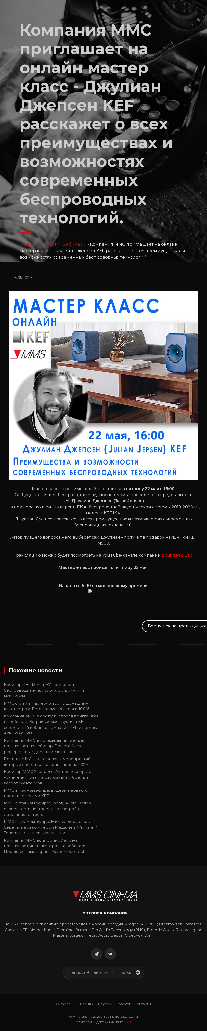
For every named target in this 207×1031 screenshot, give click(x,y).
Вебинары (75, 244)
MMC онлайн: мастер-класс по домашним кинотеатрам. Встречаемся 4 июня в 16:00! (46, 706)
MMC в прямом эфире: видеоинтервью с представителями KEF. (45, 793)
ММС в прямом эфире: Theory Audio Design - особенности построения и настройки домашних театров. (48, 809)
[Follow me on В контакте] (110, 954)
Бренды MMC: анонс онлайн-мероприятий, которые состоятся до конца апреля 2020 (47, 761)
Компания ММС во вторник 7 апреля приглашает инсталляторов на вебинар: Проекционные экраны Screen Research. (45, 846)
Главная (28, 244)
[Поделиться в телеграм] (96, 954)
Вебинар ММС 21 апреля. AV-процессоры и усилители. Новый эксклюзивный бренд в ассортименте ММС (47, 777)
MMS (127, 1022)
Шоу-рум (104, 1004)
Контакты (143, 1004)
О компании (66, 1004)
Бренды (86, 1004)
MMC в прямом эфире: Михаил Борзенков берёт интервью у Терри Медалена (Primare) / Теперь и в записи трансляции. (50, 827)
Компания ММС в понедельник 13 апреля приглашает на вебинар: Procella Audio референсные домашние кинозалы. (46, 746)
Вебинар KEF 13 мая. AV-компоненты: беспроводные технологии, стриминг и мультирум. (44, 690)
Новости (49, 244)
